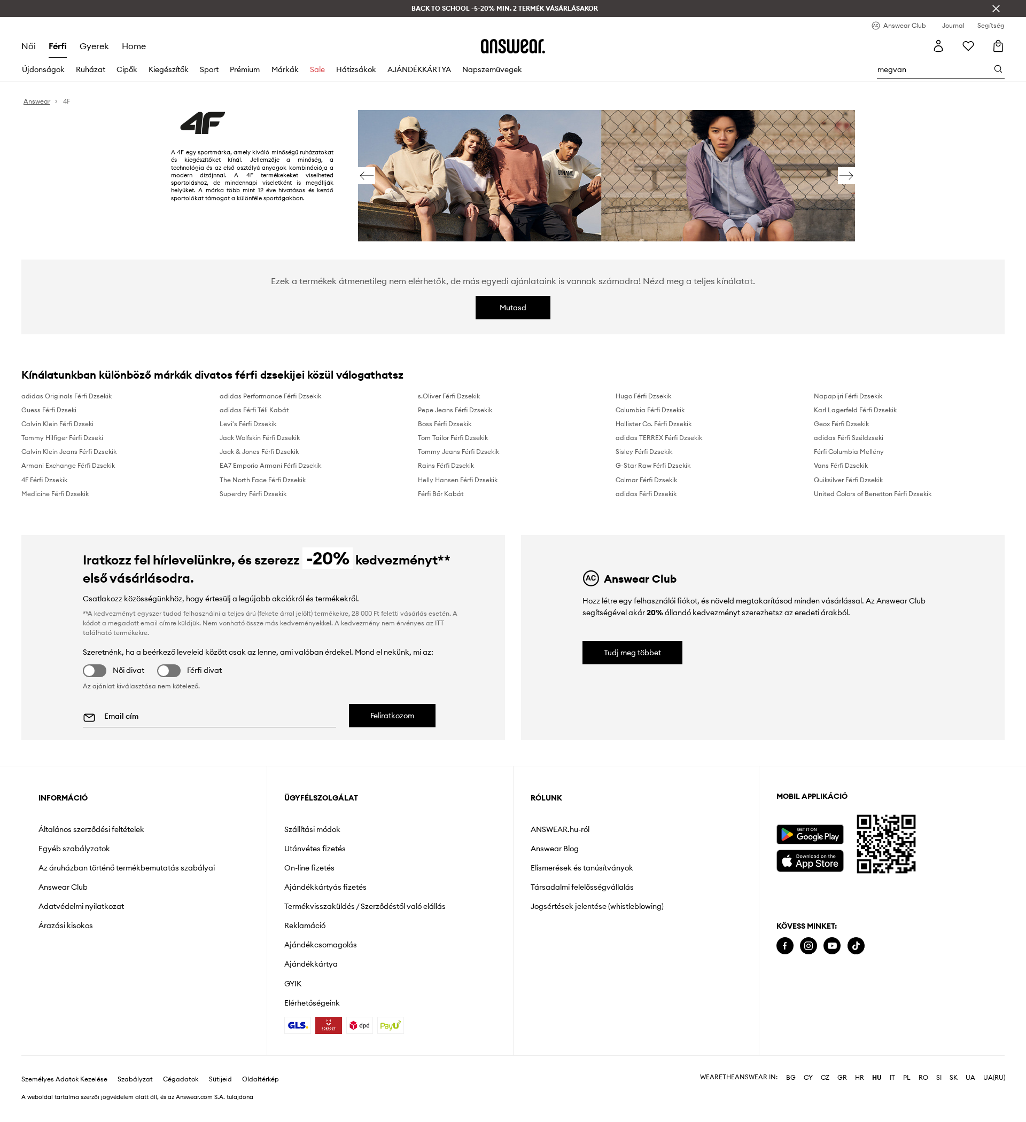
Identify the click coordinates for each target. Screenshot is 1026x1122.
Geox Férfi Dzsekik (841, 424)
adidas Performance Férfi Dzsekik (270, 396)
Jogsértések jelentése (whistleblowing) (597, 906)
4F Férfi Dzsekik (44, 480)
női (28, 46)
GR (842, 1077)
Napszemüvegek (492, 69)
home (134, 46)
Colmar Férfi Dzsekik (646, 480)
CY (808, 1077)
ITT (439, 623)
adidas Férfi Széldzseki (848, 438)
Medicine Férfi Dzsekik (55, 494)
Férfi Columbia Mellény (849, 452)
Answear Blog (555, 848)
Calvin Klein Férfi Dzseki (57, 424)
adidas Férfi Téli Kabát (254, 410)
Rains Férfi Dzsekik (446, 465)
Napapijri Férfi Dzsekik (848, 396)
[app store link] (809, 859)
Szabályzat (135, 1079)
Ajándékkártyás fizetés (325, 887)
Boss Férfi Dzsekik (444, 424)
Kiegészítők (169, 69)
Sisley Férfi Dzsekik (644, 452)
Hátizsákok (356, 69)
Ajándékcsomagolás (320, 945)
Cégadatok (180, 1079)
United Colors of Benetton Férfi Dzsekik (872, 494)
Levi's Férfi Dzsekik (248, 424)
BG (791, 1077)
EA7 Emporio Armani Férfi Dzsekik (270, 465)
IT (892, 1077)
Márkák (285, 69)
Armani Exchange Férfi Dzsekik (68, 465)
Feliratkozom (392, 715)
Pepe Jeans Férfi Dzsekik (455, 410)
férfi (58, 46)
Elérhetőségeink (312, 1003)
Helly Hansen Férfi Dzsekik (458, 480)
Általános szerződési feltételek (91, 829)
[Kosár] (998, 46)
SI (939, 1077)
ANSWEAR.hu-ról (560, 829)
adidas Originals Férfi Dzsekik (66, 396)
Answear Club (63, 887)
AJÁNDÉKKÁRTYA (419, 69)
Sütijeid (220, 1079)
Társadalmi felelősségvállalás (582, 887)
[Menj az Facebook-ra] (785, 946)
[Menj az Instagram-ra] (808, 946)
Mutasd (513, 307)
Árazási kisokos (65, 925)
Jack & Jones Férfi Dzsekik (259, 452)
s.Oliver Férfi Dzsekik (449, 396)
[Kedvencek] (968, 46)
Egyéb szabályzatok (74, 848)
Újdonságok (43, 69)
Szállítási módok (312, 829)
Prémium (245, 69)
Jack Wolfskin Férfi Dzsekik (260, 438)
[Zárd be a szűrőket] (996, 8)
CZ (825, 1077)
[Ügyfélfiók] (938, 46)
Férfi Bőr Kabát (441, 494)
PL (907, 1077)
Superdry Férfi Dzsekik (253, 494)
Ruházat (90, 69)
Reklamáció (304, 925)
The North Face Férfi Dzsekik (263, 480)
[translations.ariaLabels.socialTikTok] (856, 946)
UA (970, 1077)
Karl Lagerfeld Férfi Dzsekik (855, 410)
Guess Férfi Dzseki (48, 410)
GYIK (292, 983)
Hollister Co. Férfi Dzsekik (653, 424)
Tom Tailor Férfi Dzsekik (453, 438)
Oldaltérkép (260, 1079)
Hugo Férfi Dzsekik (643, 396)
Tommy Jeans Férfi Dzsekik (458, 452)
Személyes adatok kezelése (64, 1079)
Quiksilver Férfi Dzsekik (848, 480)
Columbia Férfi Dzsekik (650, 410)
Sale (317, 69)
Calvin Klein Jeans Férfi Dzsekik (68, 452)
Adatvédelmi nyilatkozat (81, 906)
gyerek (94, 46)
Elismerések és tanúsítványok (582, 868)
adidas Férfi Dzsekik (646, 494)
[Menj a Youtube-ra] (832, 946)
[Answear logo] (513, 46)
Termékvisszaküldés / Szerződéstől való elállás (365, 906)
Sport (209, 69)
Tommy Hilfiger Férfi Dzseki (62, 438)
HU (877, 1077)
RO (923, 1077)
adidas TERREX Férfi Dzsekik (659, 438)
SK (954, 1077)
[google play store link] (809, 834)
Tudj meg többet (632, 652)
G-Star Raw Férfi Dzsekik (653, 465)
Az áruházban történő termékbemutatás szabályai (126, 868)
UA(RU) (994, 1077)
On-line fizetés (309, 868)
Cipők (126, 69)
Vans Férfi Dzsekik (841, 465)
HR (859, 1077)
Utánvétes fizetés (315, 848)
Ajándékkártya (311, 964)
